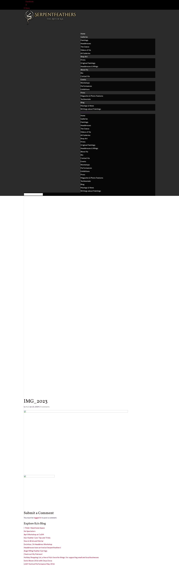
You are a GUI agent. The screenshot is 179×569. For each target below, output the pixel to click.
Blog (82, 184)
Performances (86, 86)
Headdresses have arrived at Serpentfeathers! (42, 547)
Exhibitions (85, 89)
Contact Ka (85, 76)
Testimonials (85, 99)
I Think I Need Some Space (34, 528)
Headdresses (85, 43)
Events (83, 161)
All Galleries (85, 53)
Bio (81, 73)
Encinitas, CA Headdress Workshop (38, 544)
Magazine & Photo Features (91, 96)
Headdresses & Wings (89, 66)
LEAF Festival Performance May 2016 (39, 564)
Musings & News (87, 106)
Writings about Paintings (90, 109)
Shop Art (84, 138)
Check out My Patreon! (33, 554)
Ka (27, 407)
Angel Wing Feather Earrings (35, 551)
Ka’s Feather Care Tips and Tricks (37, 538)
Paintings (84, 40)
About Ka (84, 70)
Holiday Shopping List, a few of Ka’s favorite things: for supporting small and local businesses (61, 557)
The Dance (84, 47)
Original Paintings (87, 63)
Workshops (85, 83)
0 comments (45, 407)
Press (82, 174)
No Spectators (29, 531)
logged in (37, 518)
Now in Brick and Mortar (33, 541)
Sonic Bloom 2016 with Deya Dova (38, 561)
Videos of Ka (85, 50)
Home (82, 115)
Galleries (84, 119)
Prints (82, 60)
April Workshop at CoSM (34, 534)
